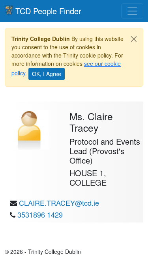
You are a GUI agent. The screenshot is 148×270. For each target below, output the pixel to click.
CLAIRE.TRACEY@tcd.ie (59, 202)
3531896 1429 (40, 214)
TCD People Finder (48, 11)
